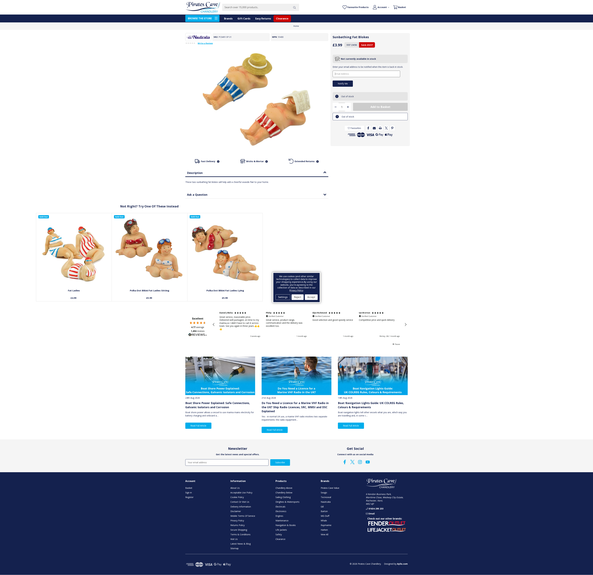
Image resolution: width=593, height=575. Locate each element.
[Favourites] (74, 279)
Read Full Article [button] (198, 425)
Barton (324, 511)
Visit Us (234, 539)
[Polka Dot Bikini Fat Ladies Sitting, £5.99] (149, 251)
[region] (309, 324)
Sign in (188, 492)
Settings (283, 297)
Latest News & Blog (240, 543)
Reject (297, 297)
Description (195, 173)
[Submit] (294, 7)
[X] (386, 128)
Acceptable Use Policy (241, 492)
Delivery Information (240, 506)
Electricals (280, 506)
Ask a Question (197, 194)
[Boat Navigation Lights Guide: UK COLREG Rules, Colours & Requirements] (373, 376)
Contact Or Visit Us (239, 501)
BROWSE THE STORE (200, 18)
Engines (279, 515)
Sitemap (234, 548)
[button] (213, 324)
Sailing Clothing (283, 497)
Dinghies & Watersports (287, 501)
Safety (278, 534)
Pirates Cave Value (330, 487)
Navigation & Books (285, 525)
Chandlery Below (283, 492)
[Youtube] (368, 462)
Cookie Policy (237, 497)
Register (189, 497)
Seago (324, 492)
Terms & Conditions (240, 534)
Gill (322, 506)
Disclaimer (235, 511)
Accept (311, 297)
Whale (324, 520)
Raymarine (326, 525)
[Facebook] (368, 128)
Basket (188, 487)
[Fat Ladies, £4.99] (74, 251)
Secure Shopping (238, 529)
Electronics (280, 511)
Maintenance (281, 520)
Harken (324, 529)
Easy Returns (263, 18)
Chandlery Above (283, 487)
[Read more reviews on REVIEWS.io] (197, 335)
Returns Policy (237, 525)
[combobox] (256, 7)
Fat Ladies (74, 290)
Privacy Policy (237, 520)
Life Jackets (281, 529)
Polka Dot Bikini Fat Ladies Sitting (149, 290)
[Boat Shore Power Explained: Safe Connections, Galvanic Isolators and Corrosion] (220, 376)
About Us (235, 487)
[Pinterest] (392, 128)
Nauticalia (326, 501)
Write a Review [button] (205, 43)
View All (324, 534)
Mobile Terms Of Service (242, 515)
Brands (228, 18)
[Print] (380, 128)
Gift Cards (244, 18)
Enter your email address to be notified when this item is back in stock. (368, 66)
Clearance (282, 18)
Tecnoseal (326, 497)
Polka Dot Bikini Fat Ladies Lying (225, 290)
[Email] (374, 128)
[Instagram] (360, 462)
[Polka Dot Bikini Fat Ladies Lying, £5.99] (225, 251)
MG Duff (325, 515)
